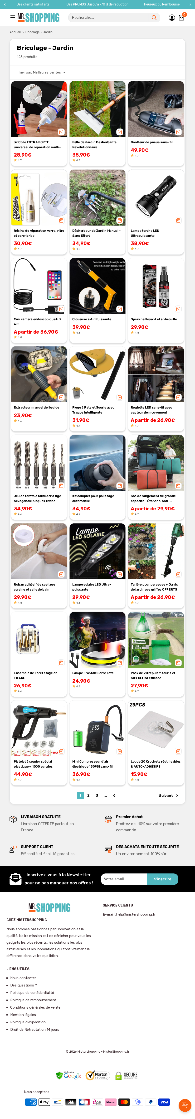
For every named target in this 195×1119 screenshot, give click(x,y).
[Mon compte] (172, 18)
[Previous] (5, 4)
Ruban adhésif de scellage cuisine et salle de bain (34, 586)
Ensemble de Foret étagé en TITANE (35, 675)
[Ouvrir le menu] (13, 17)
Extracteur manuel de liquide (36, 407)
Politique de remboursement (33, 1000)
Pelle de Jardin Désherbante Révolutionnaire (94, 144)
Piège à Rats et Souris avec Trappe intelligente (93, 410)
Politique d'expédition (28, 1022)
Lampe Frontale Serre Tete (93, 673)
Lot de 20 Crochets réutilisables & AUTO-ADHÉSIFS (156, 763)
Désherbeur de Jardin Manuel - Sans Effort (96, 233)
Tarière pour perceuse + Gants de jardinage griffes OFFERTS (154, 586)
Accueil (15, 32)
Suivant (166, 796)
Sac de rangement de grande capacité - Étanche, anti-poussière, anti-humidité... (153, 499)
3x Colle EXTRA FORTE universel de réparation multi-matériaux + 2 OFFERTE (37, 145)
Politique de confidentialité (32, 993)
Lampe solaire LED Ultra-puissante (91, 586)
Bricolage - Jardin (39, 32)
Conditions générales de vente (35, 1007)
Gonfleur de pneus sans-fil (152, 142)
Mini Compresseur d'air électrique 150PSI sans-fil (92, 763)
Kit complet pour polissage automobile (93, 498)
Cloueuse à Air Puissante (91, 319)
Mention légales (23, 1015)
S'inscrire (162, 879)
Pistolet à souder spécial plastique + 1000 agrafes (33, 763)
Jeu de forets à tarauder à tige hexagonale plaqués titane (37, 498)
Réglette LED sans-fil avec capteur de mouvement (151, 410)
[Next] (190, 4)
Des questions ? (23, 985)
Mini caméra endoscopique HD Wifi (37, 321)
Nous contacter (23, 978)
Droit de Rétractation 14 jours (34, 1029)
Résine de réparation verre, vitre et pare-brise (39, 233)
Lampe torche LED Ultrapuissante (145, 233)
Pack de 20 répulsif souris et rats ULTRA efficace (153, 675)
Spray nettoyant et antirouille (154, 319)
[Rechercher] (154, 17)
